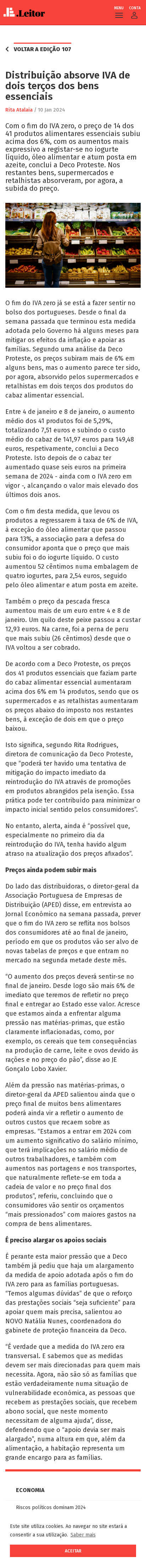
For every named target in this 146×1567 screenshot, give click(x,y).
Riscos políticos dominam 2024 (51, 1507)
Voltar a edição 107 (42, 49)
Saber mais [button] (83, 1535)
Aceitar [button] (73, 1551)
